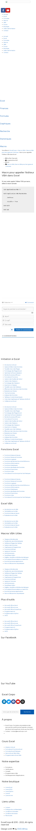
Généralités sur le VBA (11, 511)
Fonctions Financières (11, 469)
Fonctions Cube (9, 471)
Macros (6, 20)
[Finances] (2, 104)
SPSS (6, 615)
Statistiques (5, 139)
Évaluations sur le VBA (10, 515)
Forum (5, 24)
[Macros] (2, 142)
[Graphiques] (2, 119)
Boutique (6, 26)
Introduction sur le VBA (11, 509)
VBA (5, 22)
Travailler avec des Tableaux (12, 387)
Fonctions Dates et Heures (12, 455)
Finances (4, 108)
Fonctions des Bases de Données (14, 467)
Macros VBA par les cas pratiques (14, 563)
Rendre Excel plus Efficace (12, 375)
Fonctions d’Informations (11, 463)
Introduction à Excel (10, 365)
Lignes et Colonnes (10, 551)
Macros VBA (10, 164)
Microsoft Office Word (11, 605)
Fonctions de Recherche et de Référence (17, 461)
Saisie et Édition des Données (13, 367)
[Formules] (2, 112)
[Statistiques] (2, 134)
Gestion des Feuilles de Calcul (13, 379)
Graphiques (5, 124)
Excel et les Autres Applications (13, 561)
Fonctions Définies (10, 549)
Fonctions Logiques (10, 459)
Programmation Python (11, 613)
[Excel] (2, 96)
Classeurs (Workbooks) (11, 539)
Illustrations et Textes (10, 391)
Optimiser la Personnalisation (13, 373)
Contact (6, 30)
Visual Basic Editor (9, 555)
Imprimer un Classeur (10, 385)
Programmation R (9, 611)
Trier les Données (9, 393)
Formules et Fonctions (11, 377)
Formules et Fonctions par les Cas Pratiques (17, 473)
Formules (6, 18)
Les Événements (9, 553)
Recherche (5, 131)
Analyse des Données (10, 395)
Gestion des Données (10, 545)
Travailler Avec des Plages (12, 369)
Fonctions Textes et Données (13, 457)
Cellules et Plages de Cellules (13, 543)
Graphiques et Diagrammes (12, 547)
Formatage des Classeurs (12, 383)
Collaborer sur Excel (10, 401)
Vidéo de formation (9, 28)
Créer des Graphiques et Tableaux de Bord (17, 399)
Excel (5, 16)
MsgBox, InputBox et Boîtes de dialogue (16, 557)
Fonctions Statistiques (11, 465)
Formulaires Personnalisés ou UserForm (16, 559)
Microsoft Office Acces (11, 607)
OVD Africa (22, 829)
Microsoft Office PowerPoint (12, 609)
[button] (18, 34)
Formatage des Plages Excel (13, 371)
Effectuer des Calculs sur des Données (15, 389)
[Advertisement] (18, 75)
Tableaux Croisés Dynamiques (13, 397)
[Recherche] (2, 127)
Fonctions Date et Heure (11, 513)
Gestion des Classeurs (10, 381)
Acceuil (6, 14)
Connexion (30, 302)
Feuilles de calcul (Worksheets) (13, 541)
